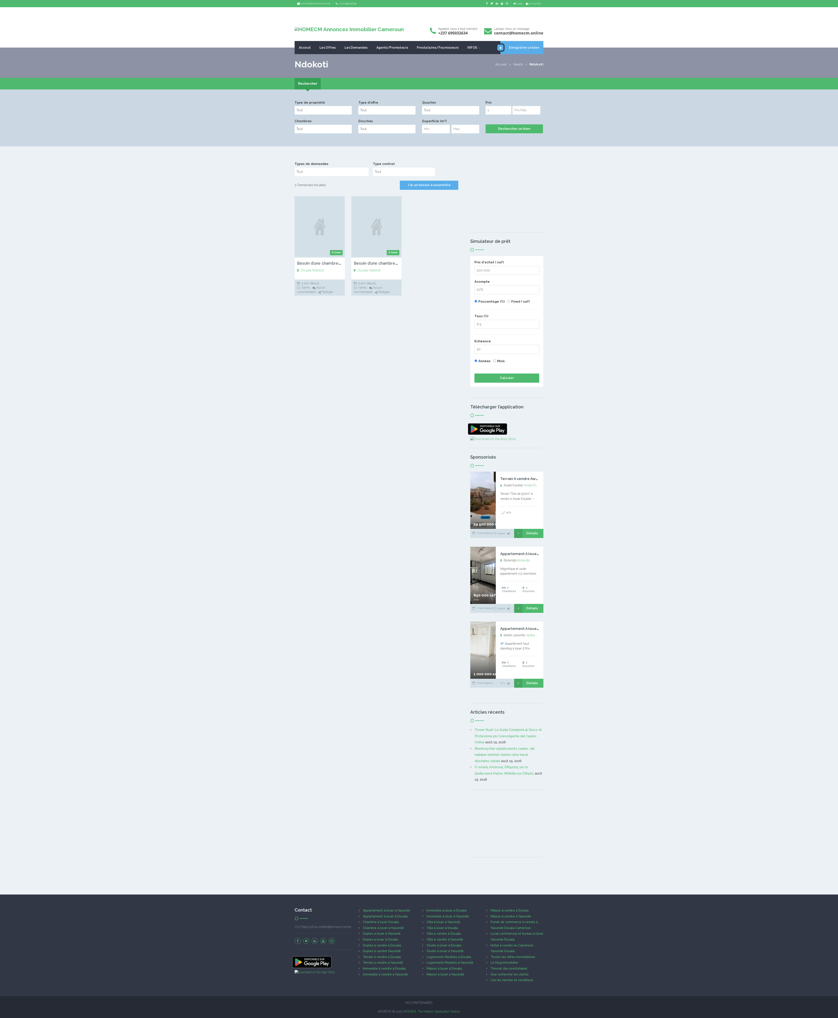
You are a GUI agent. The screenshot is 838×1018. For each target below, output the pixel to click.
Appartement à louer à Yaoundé (386, 910)
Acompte (482, 282)
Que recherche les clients (510, 974)
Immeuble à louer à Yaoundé (448, 916)
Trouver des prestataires (509, 968)
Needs (518, 64)
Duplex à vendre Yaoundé (382, 951)
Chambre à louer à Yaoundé (383, 928)
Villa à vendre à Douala (444, 933)
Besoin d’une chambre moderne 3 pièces (335, 263)
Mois (501, 361)
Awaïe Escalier (533, 485)
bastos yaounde (537, 635)
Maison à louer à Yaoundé (445, 974)
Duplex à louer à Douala (380, 939)
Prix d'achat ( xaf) (489, 262)
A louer (336, 252)
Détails (532, 533)
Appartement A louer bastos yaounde (534, 628)
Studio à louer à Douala (444, 945)
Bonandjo (523, 560)
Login (520, 3)
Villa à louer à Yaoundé (443, 922)
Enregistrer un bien (524, 47)
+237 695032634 (348, 3)
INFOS (472, 47)
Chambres (303, 121)
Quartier (429, 103)
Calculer (507, 378)
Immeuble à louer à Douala (446, 910)
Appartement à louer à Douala (385, 916)
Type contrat (384, 164)
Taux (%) (481, 316)
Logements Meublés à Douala (449, 957)
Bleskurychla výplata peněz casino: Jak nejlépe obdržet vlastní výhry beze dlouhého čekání (505, 755)
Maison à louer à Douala (444, 968)
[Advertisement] (419, 14)
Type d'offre (368, 103)
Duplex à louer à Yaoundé (381, 933)
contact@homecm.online (315, 3)
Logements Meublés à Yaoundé (450, 962)
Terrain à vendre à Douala (382, 957)
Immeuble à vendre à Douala (384, 968)
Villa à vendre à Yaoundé (445, 939)
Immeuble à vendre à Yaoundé (385, 974)
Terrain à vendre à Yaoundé (383, 962)
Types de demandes (311, 164)
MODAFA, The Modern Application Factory (431, 1011)
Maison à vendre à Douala (510, 910)
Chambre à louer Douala (381, 922)
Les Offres (327, 47)
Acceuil (305, 47)
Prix (489, 103)
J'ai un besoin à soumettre (429, 185)
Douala (306, 270)
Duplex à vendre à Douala (382, 945)
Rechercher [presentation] (307, 84)
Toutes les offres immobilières (513, 957)
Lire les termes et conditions (512, 980)
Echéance (482, 341)
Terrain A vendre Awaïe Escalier (528, 478)
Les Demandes (356, 47)
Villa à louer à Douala (442, 928)
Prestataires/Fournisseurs (437, 47)
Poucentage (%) (491, 301)
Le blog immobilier (504, 962)
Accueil (501, 64)
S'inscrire (535, 3)
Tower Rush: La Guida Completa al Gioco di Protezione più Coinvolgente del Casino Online (508, 736)
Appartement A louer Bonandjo (528, 554)
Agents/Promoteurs (392, 47)
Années (484, 361)
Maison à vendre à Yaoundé (511, 916)
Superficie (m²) (434, 121)
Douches (365, 121)
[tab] (308, 83)
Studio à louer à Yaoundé (445, 951)
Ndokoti (318, 270)
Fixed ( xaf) (520, 301)
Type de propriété (310, 103)
